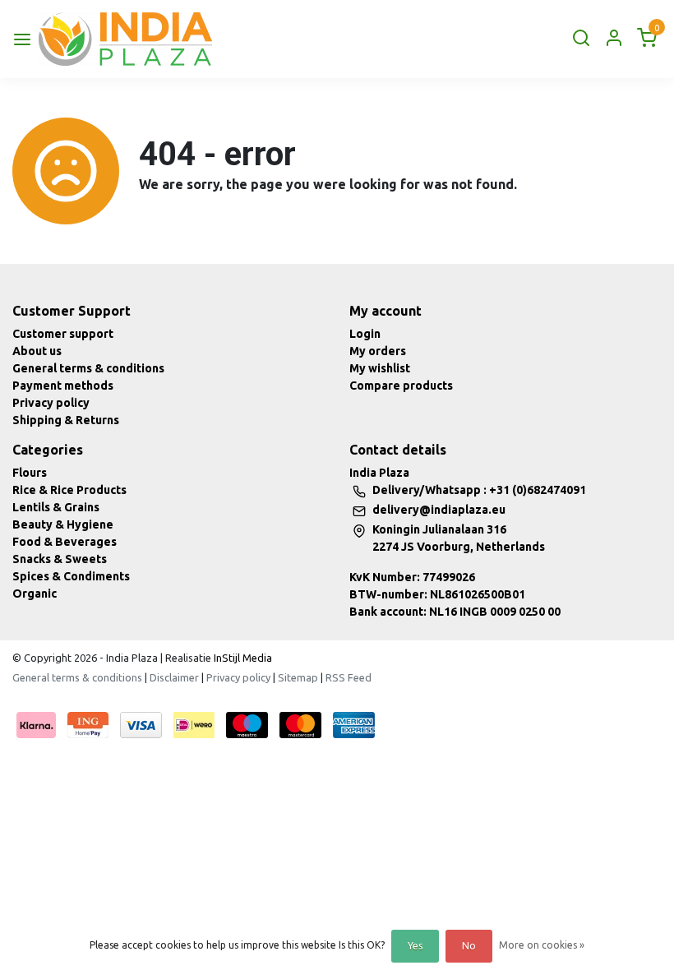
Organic (34, 593)
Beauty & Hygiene (62, 524)
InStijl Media (241, 657)
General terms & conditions (88, 368)
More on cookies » (541, 945)
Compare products (401, 385)
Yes (415, 945)
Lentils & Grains (55, 507)
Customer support (62, 333)
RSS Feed (348, 677)
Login (365, 333)
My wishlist (379, 368)
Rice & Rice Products (69, 490)
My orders (377, 351)
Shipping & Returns (65, 420)
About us (37, 351)
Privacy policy (51, 402)
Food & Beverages (64, 541)
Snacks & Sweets (59, 559)
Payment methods (62, 385)
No (469, 945)
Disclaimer (174, 677)
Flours (29, 472)
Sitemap (298, 677)
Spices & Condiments (71, 576)
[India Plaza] (125, 39)
